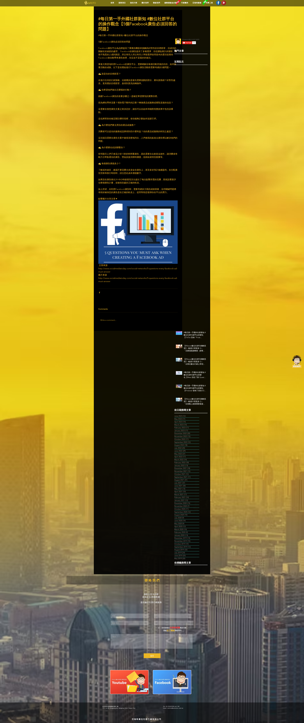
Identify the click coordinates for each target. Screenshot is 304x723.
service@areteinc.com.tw (175, 708)
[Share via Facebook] (99, 292)
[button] (133, 3)
